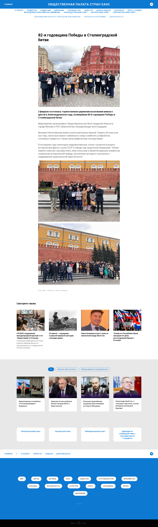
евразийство (129, 479)
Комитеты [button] (32, 10)
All (51, 369)
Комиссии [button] (46, 10)
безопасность (53, 486)
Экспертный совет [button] (63, 431)
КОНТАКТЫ (119, 10)
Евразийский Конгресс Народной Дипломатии (57, 17)
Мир (22, 479)
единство (84, 479)
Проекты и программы (95, 17)
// (16, 454)
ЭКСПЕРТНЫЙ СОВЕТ (100, 12)
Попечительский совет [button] (30, 431)
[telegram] (151, 4)
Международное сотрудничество (94, 369)
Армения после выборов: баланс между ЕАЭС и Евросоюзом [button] (61, 403)
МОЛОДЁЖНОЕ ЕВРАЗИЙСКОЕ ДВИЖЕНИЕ (42, 12)
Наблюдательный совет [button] (95, 431)
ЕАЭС (68, 479)
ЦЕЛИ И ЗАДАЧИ (103, 10)
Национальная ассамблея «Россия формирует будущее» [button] (30, 403)
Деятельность (117, 17)
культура (74, 486)
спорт (90, 486)
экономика (108, 486)
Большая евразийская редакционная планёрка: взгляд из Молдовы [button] (93, 403)
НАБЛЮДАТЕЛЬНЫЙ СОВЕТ (75, 12)
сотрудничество (106, 479)
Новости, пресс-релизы (66, 369)
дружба (52, 479)
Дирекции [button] (59, 10)
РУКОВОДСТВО (74, 10)
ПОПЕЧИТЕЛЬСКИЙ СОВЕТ (124, 12)
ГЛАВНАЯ (8, 4)
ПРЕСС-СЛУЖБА (135, 10)
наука (126, 486)
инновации (80, 493)
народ (36, 479)
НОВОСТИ (88, 10)
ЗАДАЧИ (49, 454)
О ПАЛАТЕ (19, 10)
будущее (33, 486)
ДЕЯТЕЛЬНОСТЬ (63, 454)
